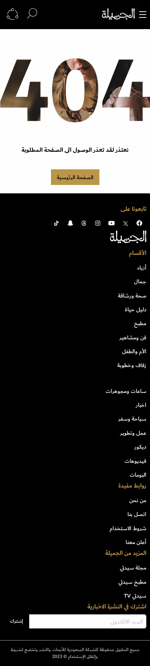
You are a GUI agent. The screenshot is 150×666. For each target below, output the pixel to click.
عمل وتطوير (133, 433)
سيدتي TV (135, 595)
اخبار (141, 405)
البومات (138, 475)
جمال (140, 281)
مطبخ (140, 323)
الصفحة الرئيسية (75, 177)
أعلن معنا (136, 542)
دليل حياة (135, 309)
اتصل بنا (136, 514)
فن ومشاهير (132, 337)
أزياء (141, 267)
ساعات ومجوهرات (126, 391)
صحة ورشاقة (132, 295)
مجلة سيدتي (133, 567)
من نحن (137, 500)
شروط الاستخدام (128, 528)
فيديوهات (135, 461)
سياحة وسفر (132, 418)
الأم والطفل (134, 351)
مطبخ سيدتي (132, 582)
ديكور (140, 447)
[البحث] (32, 14)
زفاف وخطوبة (131, 365)
